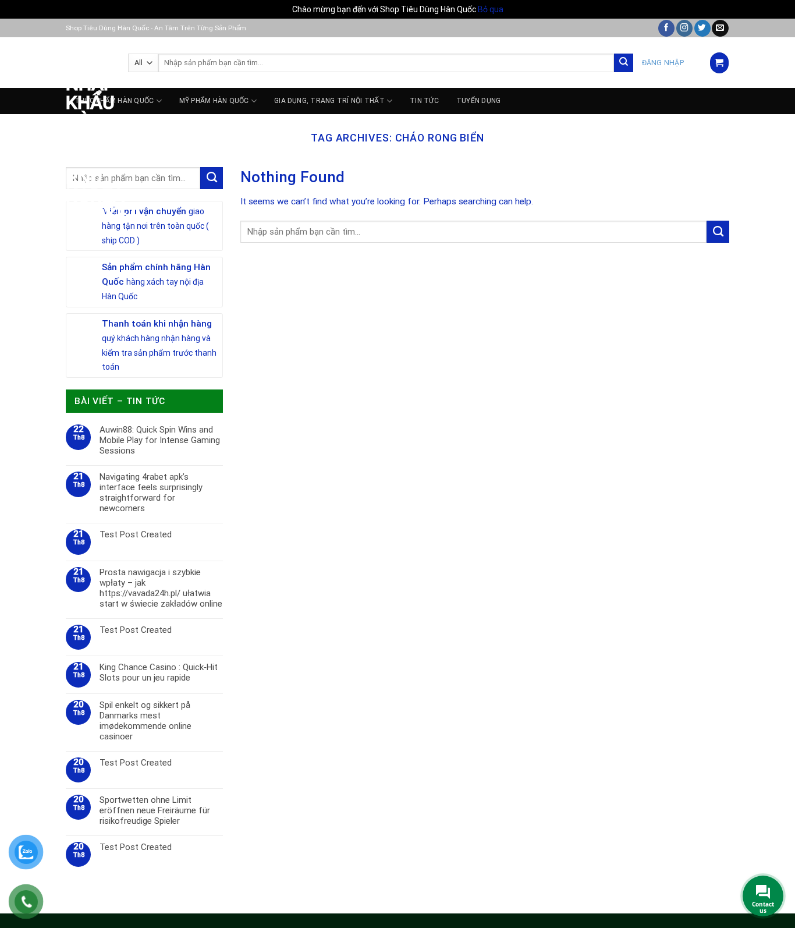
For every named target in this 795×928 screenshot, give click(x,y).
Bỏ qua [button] (490, 9)
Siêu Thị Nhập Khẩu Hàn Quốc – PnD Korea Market (88, 130)
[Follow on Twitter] (702, 28)
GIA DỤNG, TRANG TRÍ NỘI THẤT (329, 101)
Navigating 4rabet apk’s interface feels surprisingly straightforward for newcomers (151, 492)
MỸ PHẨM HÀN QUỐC (214, 101)
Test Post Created (136, 534)
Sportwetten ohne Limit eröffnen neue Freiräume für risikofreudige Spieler (155, 810)
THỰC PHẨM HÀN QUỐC (114, 101)
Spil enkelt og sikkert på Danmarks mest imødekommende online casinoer (145, 721)
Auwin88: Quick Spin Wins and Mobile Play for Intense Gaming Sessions (160, 440)
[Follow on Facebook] (666, 28)
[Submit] (623, 63)
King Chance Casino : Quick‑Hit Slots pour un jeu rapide (159, 672)
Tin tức (424, 101)
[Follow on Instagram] (684, 28)
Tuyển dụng (478, 101)
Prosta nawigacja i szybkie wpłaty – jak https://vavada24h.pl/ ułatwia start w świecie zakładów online (161, 588)
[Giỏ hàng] (719, 62)
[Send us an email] (720, 28)
